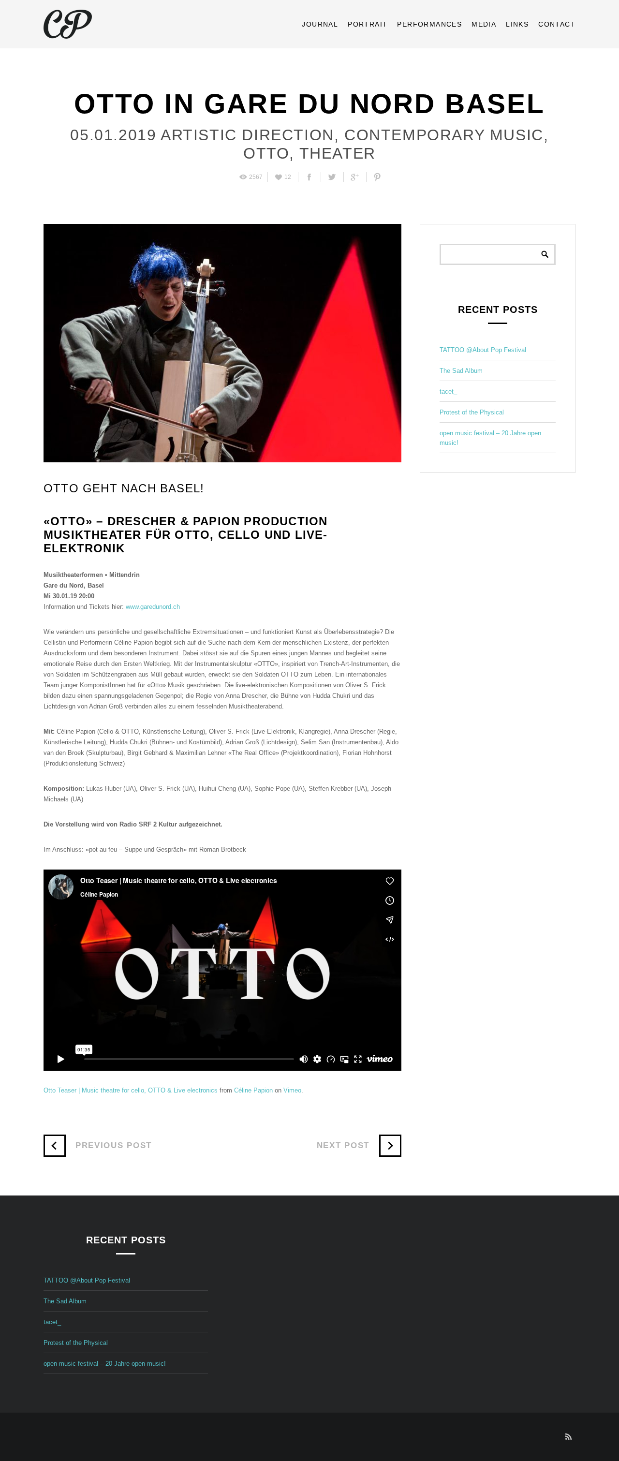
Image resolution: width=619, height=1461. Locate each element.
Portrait (367, 24)
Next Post (343, 1145)
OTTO (266, 153)
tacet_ (448, 391)
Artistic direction (245, 135)
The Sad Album (461, 370)
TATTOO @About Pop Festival (483, 350)
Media (484, 24)
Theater (335, 153)
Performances (429, 24)
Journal (320, 24)
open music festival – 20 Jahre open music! (105, 1363)
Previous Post (113, 1145)
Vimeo (292, 1090)
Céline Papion (253, 1090)
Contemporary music (441, 135)
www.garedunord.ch (153, 606)
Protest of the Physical (472, 412)
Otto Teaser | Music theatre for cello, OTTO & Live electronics (131, 1090)
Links (517, 24)
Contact (556, 24)
